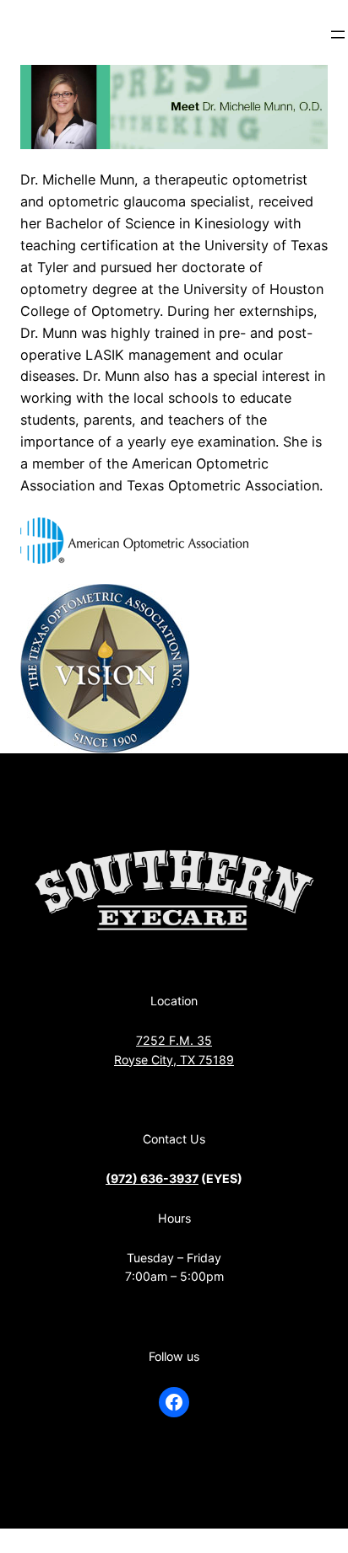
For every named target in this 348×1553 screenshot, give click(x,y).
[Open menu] (338, 34)
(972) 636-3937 (152, 1178)
